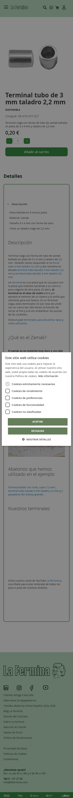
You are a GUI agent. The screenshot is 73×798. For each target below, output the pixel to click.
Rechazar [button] (37, 431)
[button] (36, 439)
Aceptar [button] (37, 421)
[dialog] (36, 399)
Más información (48, 376)
